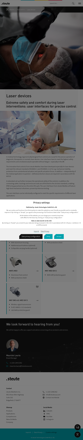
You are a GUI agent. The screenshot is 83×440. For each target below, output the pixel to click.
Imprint (36, 231)
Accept (59, 236)
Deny (48, 236)
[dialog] (41, 220)
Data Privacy (45, 231)
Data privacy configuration (31, 236)
